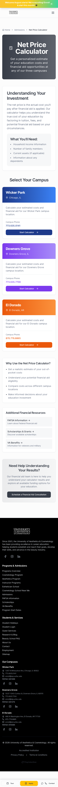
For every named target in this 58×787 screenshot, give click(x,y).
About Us (6, 642)
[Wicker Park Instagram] (10, 683)
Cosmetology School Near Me (16, 590)
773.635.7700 (13, 282)
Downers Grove (9, 690)
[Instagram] (12, 556)
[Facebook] (5, 556)
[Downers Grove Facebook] (4, 706)
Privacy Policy (17, 755)
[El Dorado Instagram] (10, 729)
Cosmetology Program (12, 575)
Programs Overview (11, 571)
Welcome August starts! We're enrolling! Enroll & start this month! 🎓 (27, 3)
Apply (31, 783)
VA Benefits (7, 606)
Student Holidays (10, 623)
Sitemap (6, 654)
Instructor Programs (11, 582)
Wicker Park (8, 667)
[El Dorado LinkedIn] (16, 729)
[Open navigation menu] (53, 12)
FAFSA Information (10, 598)
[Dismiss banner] (51, 4)
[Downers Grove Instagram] (10, 706)
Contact (52, 783)
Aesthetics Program (11, 579)
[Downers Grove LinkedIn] (16, 706)
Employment (8, 650)
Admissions (19, 30)
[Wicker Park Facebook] (4, 683)
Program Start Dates (11, 610)
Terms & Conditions (38, 755)
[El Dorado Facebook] (4, 729)
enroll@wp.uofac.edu (13, 676)
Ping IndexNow (30, 762)
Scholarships (8, 602)
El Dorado (7, 713)
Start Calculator (27, 232)
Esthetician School (10, 586)
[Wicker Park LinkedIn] (16, 683)
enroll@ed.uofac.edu (13, 722)
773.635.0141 (13, 225)
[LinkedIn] (19, 556)
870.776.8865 (13, 338)
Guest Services (9, 630)
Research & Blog (9, 634)
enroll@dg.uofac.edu (13, 699)
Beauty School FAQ (11, 638)
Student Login (8, 627)
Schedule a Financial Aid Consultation (29, 494)
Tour (12, 783)
